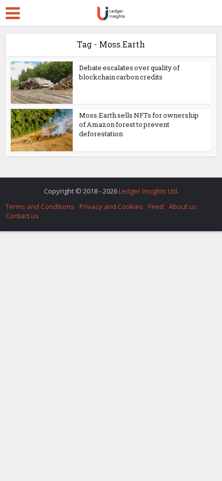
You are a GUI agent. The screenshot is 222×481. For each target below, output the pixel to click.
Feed (156, 206)
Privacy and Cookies (111, 206)
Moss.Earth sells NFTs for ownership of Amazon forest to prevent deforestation (139, 124)
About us (183, 206)
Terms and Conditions (40, 206)
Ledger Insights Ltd (148, 191)
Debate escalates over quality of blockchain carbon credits (129, 72)
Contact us (22, 215)
